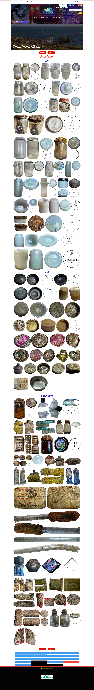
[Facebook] (70, 5)
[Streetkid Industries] (73, 5)
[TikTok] (76, 5)
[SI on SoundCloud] (81, 5)
